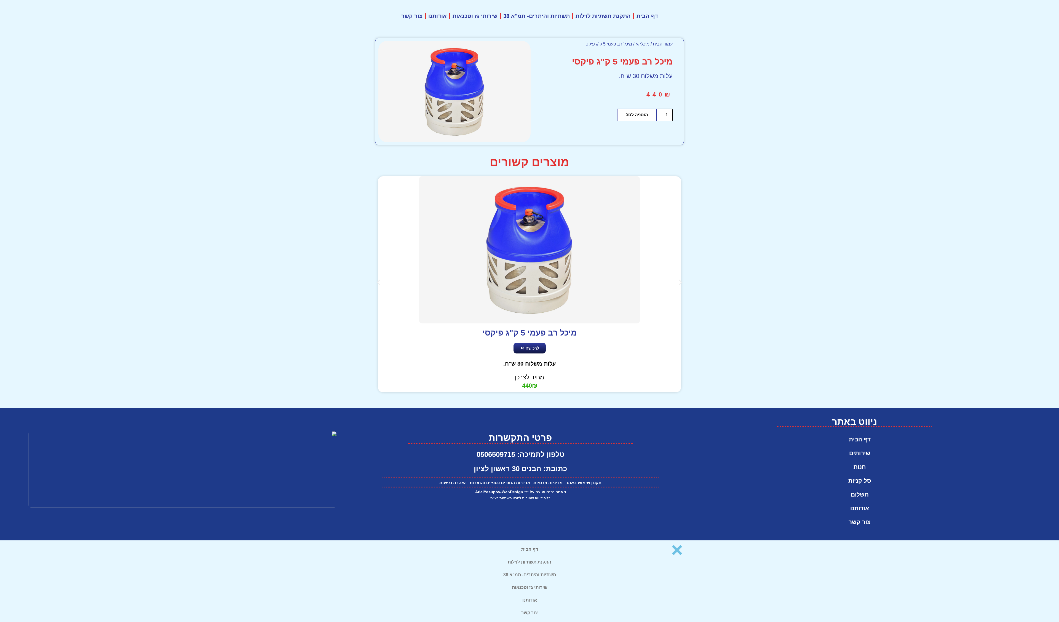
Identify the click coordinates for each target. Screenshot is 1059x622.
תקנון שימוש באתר (583, 482)
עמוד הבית (663, 44)
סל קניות (859, 481)
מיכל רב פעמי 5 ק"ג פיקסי (529, 332)
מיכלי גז (642, 44)
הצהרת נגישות (453, 482)
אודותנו (437, 16)
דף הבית (647, 16)
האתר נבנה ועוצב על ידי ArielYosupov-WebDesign (520, 492)
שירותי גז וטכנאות (475, 16)
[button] (378, 282)
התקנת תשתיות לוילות (603, 16)
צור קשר (411, 16)
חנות (860, 467)
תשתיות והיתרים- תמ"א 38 (536, 16)
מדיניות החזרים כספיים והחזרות (500, 482)
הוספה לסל (637, 114)
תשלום (860, 494)
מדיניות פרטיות (548, 482)
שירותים (859, 453)
